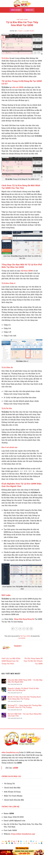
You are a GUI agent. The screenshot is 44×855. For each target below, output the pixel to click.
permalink (22, 638)
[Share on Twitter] (20, 628)
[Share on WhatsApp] (12, 628)
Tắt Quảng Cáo (22, 848)
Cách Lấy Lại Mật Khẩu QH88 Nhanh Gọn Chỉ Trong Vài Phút (11, 661)
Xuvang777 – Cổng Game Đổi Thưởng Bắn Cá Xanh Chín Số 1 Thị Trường (25, 706)
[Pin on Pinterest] (27, 628)
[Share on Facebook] (16, 628)
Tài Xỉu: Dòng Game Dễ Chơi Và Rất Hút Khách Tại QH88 (33, 661)
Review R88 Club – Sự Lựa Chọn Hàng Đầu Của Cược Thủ (24, 715)
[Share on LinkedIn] (31, 628)
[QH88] (22, 3)
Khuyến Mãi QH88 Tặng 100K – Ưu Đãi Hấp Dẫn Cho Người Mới (25, 681)
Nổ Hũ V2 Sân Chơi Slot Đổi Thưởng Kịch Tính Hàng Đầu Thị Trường (24, 698)
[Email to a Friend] (24, 628)
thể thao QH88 (27, 271)
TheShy (31, 31)
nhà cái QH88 (17, 87)
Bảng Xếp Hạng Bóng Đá (24, 619)
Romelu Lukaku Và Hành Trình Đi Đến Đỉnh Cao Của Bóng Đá (23, 689)
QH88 (15, 767)
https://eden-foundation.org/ (23, 834)
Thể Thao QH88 (21, 19)
